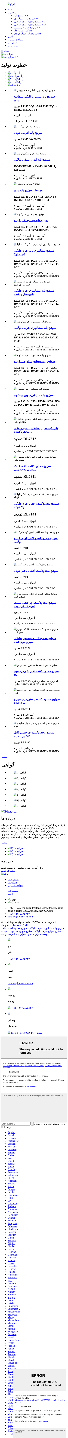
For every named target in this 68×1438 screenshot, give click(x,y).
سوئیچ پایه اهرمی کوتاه (28, 132)
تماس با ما (13, 45)
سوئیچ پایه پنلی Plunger (29, 190)
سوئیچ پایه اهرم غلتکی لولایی (32, 159)
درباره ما (12, 42)
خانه (10, 9)
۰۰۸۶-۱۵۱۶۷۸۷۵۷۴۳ (19, 958)
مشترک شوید (8, 870)
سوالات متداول (15, 39)
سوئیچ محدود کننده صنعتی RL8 (30, 24)
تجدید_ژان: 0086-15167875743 (26, 1032)
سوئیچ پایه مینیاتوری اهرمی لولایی (35, 327)
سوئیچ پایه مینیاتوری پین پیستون (34, 395)
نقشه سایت (16, 925)
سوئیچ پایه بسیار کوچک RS (27, 33)
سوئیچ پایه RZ (21, 15)
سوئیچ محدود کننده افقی (14, 928)
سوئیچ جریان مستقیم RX (27, 27)
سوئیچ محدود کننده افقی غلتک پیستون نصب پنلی (33, 467)
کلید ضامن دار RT (23, 30)
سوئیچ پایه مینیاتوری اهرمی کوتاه (34, 361)
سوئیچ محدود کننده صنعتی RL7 (30, 21)
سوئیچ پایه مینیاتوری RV (26, 18)
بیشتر (4, 756)
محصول (12, 12)
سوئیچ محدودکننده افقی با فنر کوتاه (36, 570)
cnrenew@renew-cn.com (20, 983)
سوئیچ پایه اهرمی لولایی (13, 934)
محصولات (13, 890)
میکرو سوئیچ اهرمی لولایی (47, 931)
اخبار (10, 36)
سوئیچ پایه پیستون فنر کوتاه (31, 220)
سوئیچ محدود (34, 934)
